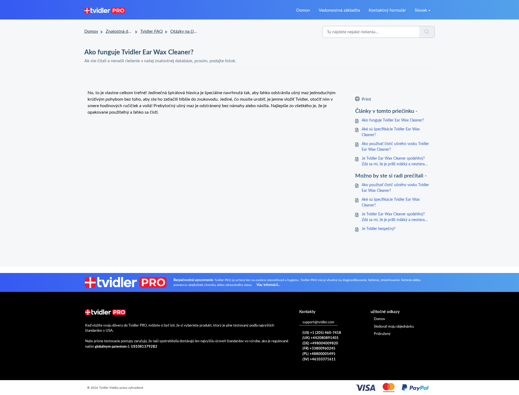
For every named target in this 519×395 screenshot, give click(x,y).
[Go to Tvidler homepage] (104, 10)
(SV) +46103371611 (319, 359)
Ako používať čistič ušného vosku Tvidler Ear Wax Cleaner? (395, 147)
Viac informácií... (268, 285)
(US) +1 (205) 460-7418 (321, 333)
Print (366, 99)
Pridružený (382, 334)
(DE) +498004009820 (320, 343)
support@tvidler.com (318, 322)
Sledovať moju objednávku (394, 326)
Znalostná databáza (124, 31)
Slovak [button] (421, 10)
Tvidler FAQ (151, 31)
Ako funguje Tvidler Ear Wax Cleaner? (393, 120)
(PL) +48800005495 (318, 354)
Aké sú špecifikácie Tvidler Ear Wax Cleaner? (391, 132)
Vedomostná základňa (339, 10)
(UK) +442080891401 (320, 338)
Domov (303, 10)
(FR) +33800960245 (318, 348)
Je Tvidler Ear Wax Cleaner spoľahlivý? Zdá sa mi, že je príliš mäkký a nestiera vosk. (393, 162)
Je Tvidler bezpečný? (378, 229)
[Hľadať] (427, 32)
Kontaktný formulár (387, 10)
